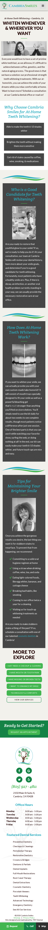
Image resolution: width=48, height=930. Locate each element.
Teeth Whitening (20, 896)
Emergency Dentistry (22, 905)
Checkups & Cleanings (23, 846)
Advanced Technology (23, 900)
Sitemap (17, 918)
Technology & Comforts (24, 693)
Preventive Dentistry (22, 841)
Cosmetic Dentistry (22, 887)
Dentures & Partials (22, 864)
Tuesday (10, 814)
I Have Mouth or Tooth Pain (24, 673)
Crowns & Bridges (21, 860)
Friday (9, 824)
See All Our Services (22, 909)
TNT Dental (38, 920)
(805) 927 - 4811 (24, 786)
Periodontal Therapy (22, 850)
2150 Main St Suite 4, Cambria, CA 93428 (24, 794)
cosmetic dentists (27, 636)
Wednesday (12, 818)
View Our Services (24, 700)
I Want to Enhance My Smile (24, 686)
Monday (10, 811)
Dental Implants (20, 869)
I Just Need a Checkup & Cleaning (24, 666)
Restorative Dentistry (23, 855)
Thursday (11, 821)
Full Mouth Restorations (24, 873)
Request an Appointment (24, 732)
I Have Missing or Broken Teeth (24, 679)
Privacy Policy (29, 918)
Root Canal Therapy (22, 878)
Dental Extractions (21, 882)
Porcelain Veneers (21, 891)
